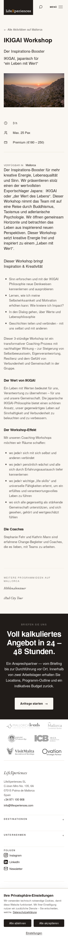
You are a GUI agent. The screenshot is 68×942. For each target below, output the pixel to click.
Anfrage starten (34, 703)
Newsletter (15, 869)
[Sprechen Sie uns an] (41, 7)
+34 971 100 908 (14, 799)
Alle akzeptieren (49, 923)
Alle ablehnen (17, 923)
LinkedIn (14, 862)
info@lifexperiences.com (18, 805)
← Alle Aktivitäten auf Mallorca (23, 29)
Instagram (15, 855)
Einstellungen (34, 933)
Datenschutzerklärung (25, 912)
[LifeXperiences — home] (18, 7)
